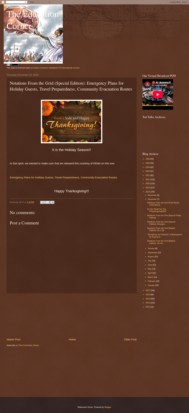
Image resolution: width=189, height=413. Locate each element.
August (151, 256)
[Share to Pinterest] (52, 202)
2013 (148, 307)
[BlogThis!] (44, 202)
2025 (148, 163)
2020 (148, 183)
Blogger (108, 407)
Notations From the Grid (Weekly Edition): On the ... (161, 242)
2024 (148, 167)
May (150, 269)
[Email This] (41, 202)
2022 (148, 175)
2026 (148, 159)
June (150, 265)
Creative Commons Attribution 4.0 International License (55, 68)
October (151, 248)
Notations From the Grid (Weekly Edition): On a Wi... (161, 229)
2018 (148, 192)
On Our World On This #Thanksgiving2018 (156, 210)
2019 (148, 188)
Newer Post (13, 339)
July (150, 261)
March (151, 277)
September (153, 252)
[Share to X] (47, 202)
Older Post (130, 339)
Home (72, 339)
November (152, 199)
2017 (148, 290)
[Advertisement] (71, 315)
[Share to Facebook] (50, 202)
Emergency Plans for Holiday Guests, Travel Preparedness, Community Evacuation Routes (63, 177)
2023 (148, 171)
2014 (148, 303)
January (151, 285)
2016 (148, 294)
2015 (148, 299)
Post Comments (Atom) (29, 345)
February (152, 281)
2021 (148, 179)
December (152, 195)
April (150, 273)
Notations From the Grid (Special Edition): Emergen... (161, 223)
